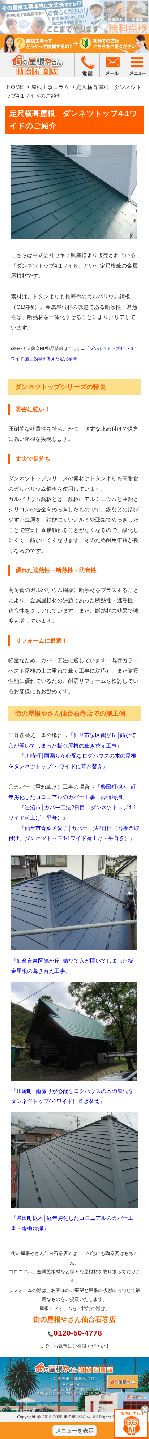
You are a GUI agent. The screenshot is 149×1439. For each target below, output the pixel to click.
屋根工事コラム (50, 87)
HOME (15, 87)
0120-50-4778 (78, 1333)
